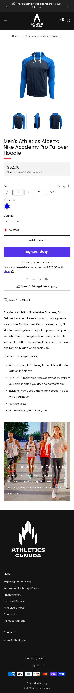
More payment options (37, 262)
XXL (51, 192)
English (35, 665)
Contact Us (11, 614)
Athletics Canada (15, 621)
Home (15, 36)
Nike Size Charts (14, 608)
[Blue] (7, 206)
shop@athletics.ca (15, 640)
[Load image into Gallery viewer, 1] (18, 121)
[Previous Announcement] (6, 5)
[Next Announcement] (68, 5)
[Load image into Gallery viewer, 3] (55, 121)
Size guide (64, 186)
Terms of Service (14, 601)
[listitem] (37, 6)
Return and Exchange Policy (21, 588)
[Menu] (5, 21)
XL (39, 192)
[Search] (68, 20)
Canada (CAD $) (35, 658)
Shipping (11, 172)
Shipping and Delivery (17, 581)
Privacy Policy (12, 595)
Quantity (9, 215)
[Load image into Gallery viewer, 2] (37, 121)
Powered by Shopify (37, 683)
